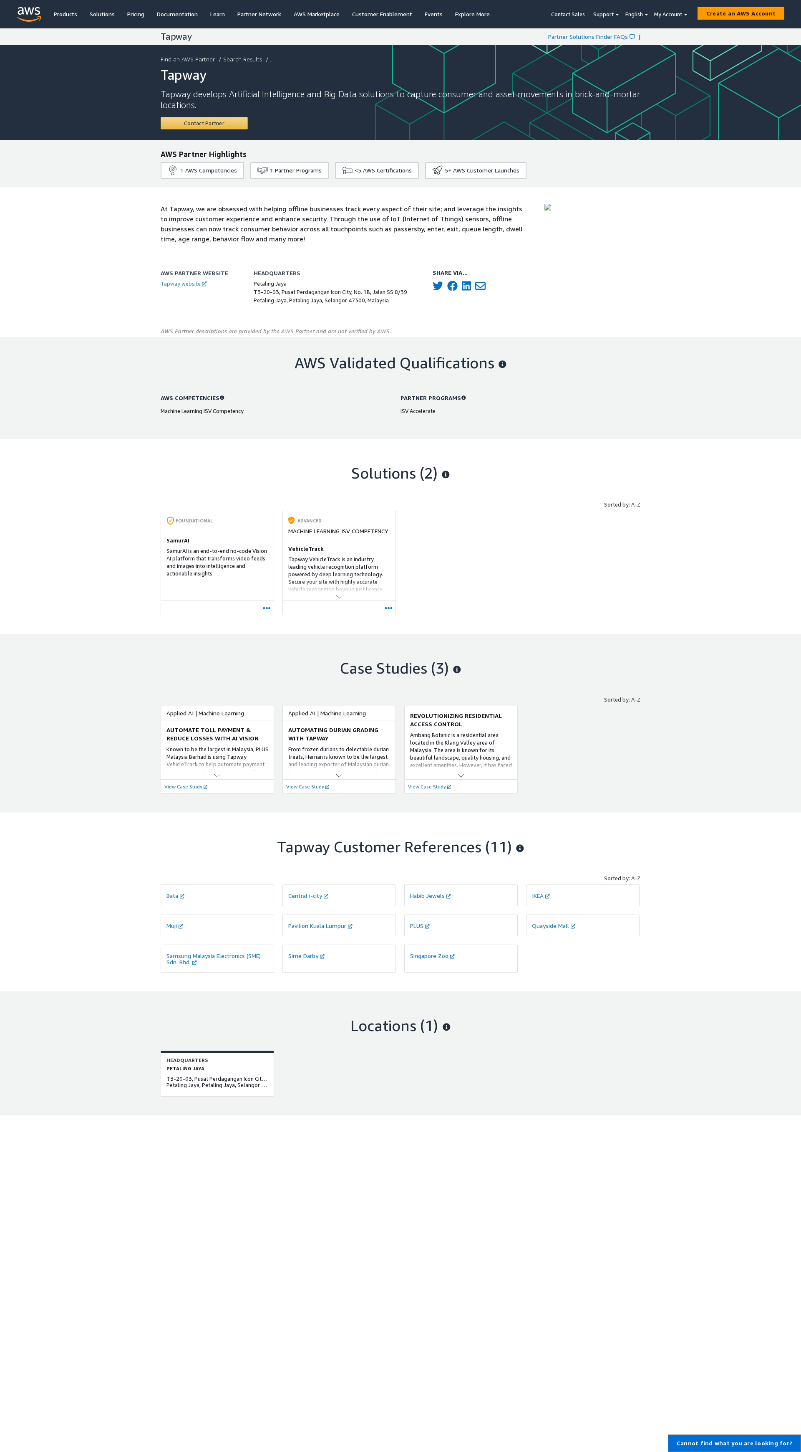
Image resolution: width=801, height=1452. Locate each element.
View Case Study (183, 786)
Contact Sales (568, 14)
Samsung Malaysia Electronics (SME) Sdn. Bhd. (213, 958)
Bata (172, 895)
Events (434, 14)
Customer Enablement (382, 14)
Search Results (242, 59)
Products (65, 14)
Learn (217, 14)
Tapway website (181, 283)
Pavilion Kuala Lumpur (317, 925)
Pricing (135, 14)
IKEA (538, 895)
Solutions (102, 14)
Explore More (472, 14)
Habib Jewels (427, 895)
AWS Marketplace (317, 14)
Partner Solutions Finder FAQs (588, 36)
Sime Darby (303, 955)
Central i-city (305, 895)
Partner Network (259, 14)
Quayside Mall (550, 925)
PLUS (416, 925)
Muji (171, 925)
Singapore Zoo (429, 955)
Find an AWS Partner (188, 59)
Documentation (177, 14)
